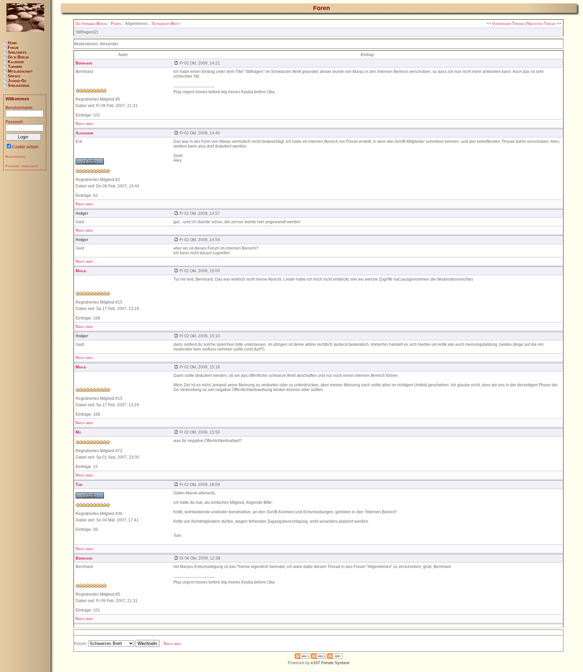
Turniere (15, 66)
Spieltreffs (17, 52)
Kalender (16, 61)
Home (12, 43)
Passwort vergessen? (21, 166)
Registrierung (15, 156)
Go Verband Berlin (91, 23)
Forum (13, 47)
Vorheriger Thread (508, 23)
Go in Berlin (18, 57)
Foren (116, 23)
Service (14, 76)
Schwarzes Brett (166, 23)
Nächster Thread (541, 23)
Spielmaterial (19, 85)
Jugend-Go (17, 80)
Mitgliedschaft (20, 71)
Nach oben (84, 123)
